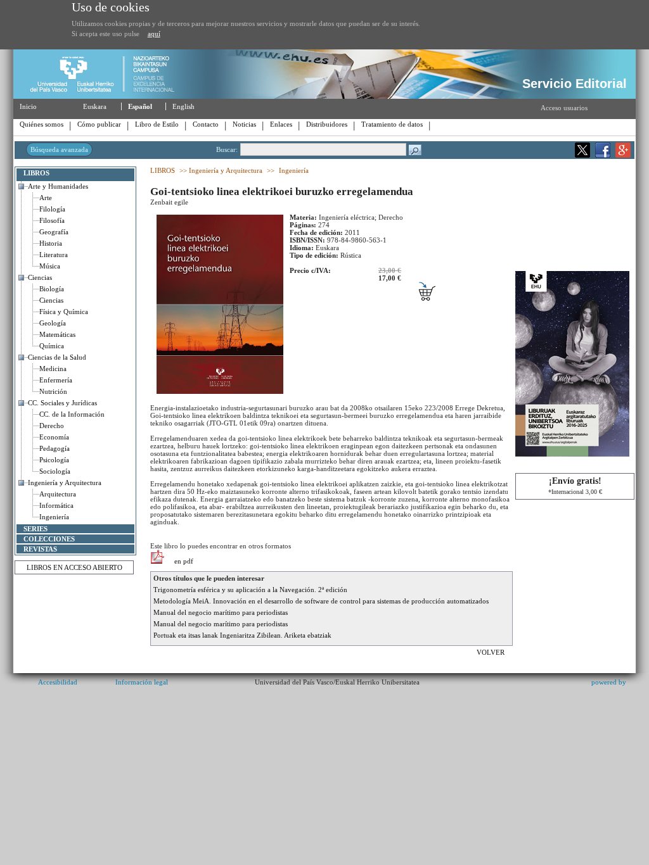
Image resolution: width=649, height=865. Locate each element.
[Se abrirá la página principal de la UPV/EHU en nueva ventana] (107, 96)
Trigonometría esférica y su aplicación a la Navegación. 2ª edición (250, 589)
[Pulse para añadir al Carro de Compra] (433, 297)
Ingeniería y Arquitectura (64, 482)
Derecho (51, 425)
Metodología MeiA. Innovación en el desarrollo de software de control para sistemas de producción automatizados (321, 601)
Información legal (141, 682)
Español (140, 106)
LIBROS (36, 173)
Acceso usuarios (564, 107)
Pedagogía (54, 448)
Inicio (28, 106)
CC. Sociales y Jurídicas (62, 403)
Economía (54, 437)
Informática (56, 505)
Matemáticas (57, 334)
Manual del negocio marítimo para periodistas (220, 612)
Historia (50, 243)
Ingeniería (54, 517)
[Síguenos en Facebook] (603, 155)
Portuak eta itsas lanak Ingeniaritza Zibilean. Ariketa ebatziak (242, 635)
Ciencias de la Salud (57, 357)
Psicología (54, 460)
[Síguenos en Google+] (623, 155)
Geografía (53, 232)
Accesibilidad (57, 682)
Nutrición (53, 391)
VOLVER (491, 652)
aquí (154, 33)
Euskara (94, 106)
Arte (45, 197)
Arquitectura (57, 494)
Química (51, 346)
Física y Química (63, 311)
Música (49, 266)
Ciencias (40, 277)
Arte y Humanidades (58, 186)
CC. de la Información (72, 414)
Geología (52, 323)
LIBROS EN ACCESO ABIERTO (74, 567)
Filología (52, 209)
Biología (51, 289)
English (183, 106)
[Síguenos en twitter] (582, 155)
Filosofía (52, 220)
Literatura (53, 254)
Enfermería (55, 380)
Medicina (53, 368)
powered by (608, 682)
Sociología (54, 471)
